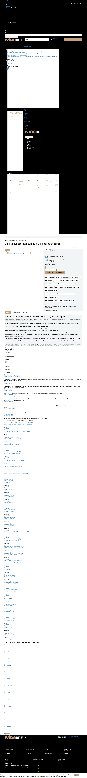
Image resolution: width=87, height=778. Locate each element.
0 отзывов (73, 247)
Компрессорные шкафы (31, 53)
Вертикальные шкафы (22, 55)
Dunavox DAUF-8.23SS (9, 620)
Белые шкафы (50, 53)
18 (9, 69)
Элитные (46, 748)
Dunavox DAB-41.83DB (9, 415)
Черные (66, 753)
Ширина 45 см (67, 748)
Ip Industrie (26, 118)
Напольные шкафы (38, 56)
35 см (10, 62)
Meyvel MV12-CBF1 (8, 489)
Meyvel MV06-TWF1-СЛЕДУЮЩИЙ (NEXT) (13, 554)
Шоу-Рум (29, 140)
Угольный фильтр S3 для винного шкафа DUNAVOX (15, 475)
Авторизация (13, 7)
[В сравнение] (8, 250)
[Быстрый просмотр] (9, 428)
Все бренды (10, 173)
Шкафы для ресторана (20, 52)
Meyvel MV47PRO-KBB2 (9, 496)
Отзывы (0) (24, 312)
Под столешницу (8, 750)
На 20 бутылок (67, 750)
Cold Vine (26, 110)
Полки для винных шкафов (16, 113)
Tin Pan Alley (26, 127)
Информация (29, 137)
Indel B (25, 117)
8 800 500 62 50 (7, 2)
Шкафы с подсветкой (47, 56)
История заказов (61, 759)
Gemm (25, 116)
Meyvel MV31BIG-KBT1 (9, 634)
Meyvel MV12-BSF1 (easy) (9, 390)
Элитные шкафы (22, 53)
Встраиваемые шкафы (20, 51)
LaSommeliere (27, 121)
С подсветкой (28, 753)
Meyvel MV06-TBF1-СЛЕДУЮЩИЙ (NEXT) (13, 562)
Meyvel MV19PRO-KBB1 (9, 504)
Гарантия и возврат (31, 144)
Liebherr (25, 122)
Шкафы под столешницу (54, 51)
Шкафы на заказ (23, 58)
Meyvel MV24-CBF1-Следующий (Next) (12, 446)
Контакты (29, 145)
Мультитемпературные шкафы (26, 56)
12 (7, 69)
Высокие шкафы (13, 55)
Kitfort (25, 120)
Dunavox (25, 112)
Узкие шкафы (46, 51)
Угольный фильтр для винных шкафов (12, 467)
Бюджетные (47, 752)
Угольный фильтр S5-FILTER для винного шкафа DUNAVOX (17, 533)
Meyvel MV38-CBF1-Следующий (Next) (12, 438)
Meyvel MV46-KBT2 (8, 383)
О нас (28, 138)
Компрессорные (28, 748)
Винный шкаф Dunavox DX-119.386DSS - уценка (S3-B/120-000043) (19, 424)
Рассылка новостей (62, 762)
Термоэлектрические (41, 53)
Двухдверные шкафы (14, 58)
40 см (7, 63)
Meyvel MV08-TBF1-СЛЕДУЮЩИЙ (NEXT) (13, 540)
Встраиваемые (8, 748)
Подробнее (73, 306)
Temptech (26, 125)
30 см (7, 62)
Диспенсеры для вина (15, 112)
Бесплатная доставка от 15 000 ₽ (12, 235)
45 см (10, 63)
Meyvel (25, 124)
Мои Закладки (61, 760)
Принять (77, 775)
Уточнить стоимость (8, 472)
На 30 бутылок (67, 752)
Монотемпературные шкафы (12, 56)
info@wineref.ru (75, 3)
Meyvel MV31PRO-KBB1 (9, 511)
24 (8, 71)
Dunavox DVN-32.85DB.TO (9, 605)
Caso (25, 109)
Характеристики (16, 312)
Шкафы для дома (10, 52)
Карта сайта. (25, 768)
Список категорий (28, 45)
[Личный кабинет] (81, 3)
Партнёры (33, 760)
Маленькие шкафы (38, 51)
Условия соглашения (36, 762)
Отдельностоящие (9, 749)
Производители (34, 758)
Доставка (29, 141)
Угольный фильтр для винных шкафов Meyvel (14, 460)
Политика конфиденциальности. (13, 768)
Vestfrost (25, 128)
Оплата (29, 142)
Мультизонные (28, 752)
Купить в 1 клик (59, 272)
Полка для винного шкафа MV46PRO (12, 453)
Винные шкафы (10, 48)
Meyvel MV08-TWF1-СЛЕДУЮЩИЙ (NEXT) (13, 547)
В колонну (7, 752)
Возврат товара (8, 763)
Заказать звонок (8, 6)
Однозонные (27, 750)
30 (9, 71)
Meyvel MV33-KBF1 (8, 569)
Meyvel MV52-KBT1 (8, 627)
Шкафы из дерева (10, 51)
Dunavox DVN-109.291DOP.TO (10, 584)
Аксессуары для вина (12, 110)
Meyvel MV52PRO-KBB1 (9, 525)
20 (7, 71)
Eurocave (26, 113)
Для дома (47, 749)
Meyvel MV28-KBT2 (8, 403)
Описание (8, 312)
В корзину (50, 272)
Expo (25, 114)
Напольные (7, 753)
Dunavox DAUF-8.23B (8, 613)
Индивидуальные (48, 753)
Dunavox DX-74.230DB (9, 410)
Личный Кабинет (61, 758)
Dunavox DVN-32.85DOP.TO (10, 598)
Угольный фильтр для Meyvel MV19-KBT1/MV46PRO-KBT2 (17, 431)
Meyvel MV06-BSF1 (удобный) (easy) (12, 376)
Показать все (7, 733)
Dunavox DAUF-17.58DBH (9, 576)
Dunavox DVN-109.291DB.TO (10, 591)
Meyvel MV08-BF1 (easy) (9, 396)
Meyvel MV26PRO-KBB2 (9, 518)
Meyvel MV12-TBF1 (8, 482)
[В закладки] (6, 250)
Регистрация (13, 6)
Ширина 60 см (67, 749)
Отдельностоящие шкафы (12, 53)
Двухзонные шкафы (29, 51)
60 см (7, 64)
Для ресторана (48, 750)
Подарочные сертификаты (37, 759)
